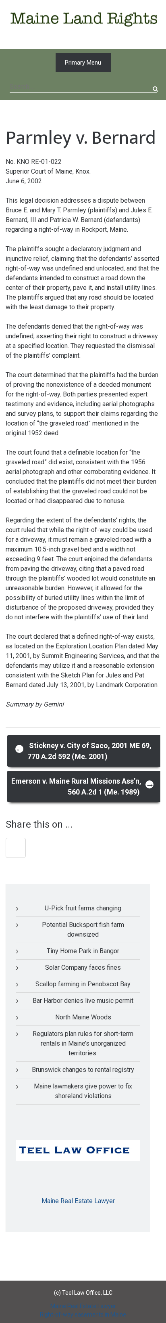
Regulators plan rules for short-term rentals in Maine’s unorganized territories (83, 1043)
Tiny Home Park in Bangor (83, 951)
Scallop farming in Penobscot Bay (83, 984)
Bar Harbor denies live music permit (83, 1000)
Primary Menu (83, 62)
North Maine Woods (83, 1017)
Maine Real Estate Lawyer (78, 1201)
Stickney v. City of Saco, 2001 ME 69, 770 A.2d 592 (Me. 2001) (83, 751)
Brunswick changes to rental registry (83, 1069)
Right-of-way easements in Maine (83, 1314)
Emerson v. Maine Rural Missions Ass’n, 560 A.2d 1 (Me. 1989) (82, 786)
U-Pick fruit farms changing (83, 908)
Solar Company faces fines (83, 967)
